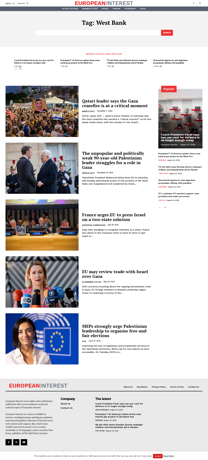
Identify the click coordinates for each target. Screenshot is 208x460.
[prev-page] (16, 68)
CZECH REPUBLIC (102, 410)
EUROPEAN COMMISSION (93, 225)
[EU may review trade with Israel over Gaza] (42, 281)
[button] (24, 3)
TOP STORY (163, 174)
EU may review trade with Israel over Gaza (115, 274)
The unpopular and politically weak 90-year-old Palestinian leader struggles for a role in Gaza (113, 160)
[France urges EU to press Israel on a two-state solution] (42, 225)
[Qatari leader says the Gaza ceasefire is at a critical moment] (42, 111)
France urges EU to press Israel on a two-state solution (113, 217)
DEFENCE (162, 160)
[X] (200, 3)
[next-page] (20, 68)
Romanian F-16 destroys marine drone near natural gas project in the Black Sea (80, 61)
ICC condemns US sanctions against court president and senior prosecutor (178, 195)
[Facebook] (193, 3)
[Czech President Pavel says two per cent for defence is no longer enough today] (180, 118)
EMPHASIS (162, 187)
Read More (168, 456)
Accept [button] (158, 456)
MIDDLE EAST (88, 111)
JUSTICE (162, 200)
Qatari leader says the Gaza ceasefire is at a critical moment (115, 103)
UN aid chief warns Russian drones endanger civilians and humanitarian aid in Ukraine (127, 61)
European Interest (169, 145)
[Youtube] (24, 442)
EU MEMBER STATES (91, 282)
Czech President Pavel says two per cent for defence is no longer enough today (34, 61)
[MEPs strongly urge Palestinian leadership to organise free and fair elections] (42, 338)
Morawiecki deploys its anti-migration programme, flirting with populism (170, 61)
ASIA (84, 341)
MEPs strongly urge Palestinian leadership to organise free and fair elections (114, 330)
